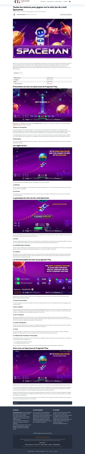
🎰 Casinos (43, 1)
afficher (20, 72)
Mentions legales (31, 451)
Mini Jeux (18, 11)
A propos (55, 451)
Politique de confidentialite (40, 451)
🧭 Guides (65, 1)
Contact (51, 451)
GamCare (50, 444)
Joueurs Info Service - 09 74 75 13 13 (32, 444)
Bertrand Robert (22, 14)
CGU (47, 451)
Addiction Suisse (44, 444)
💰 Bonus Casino (50, 1)
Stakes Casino (49, 83)
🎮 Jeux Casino (58, 1)
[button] (14, 14)
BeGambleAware (56, 444)
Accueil (14, 11)
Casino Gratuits (48, 433)
